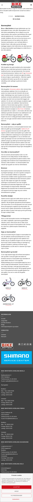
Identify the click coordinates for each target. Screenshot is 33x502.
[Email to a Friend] (27, 344)
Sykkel (10, 16)
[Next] (30, 58)
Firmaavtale (17, 1)
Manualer (3, 336)
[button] (2, 5)
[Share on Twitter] (25, 344)
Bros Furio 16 (21, 109)
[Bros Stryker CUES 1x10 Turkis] (8, 58)
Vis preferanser (16, 495)
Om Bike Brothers (6, 322)
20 (22, 73)
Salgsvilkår (4, 320)
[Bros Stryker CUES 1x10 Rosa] (24, 58)
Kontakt (3, 318)
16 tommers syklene (15, 89)
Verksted (3, 334)
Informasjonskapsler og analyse (9, 326)
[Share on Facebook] (22, 344)
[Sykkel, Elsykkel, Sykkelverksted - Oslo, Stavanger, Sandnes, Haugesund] (16, 5)
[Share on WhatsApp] (19, 344)
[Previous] (3, 58)
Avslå (16, 491)
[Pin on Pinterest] (30, 344)
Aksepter (16, 487)
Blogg (2, 324)
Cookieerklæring (15, 499)
